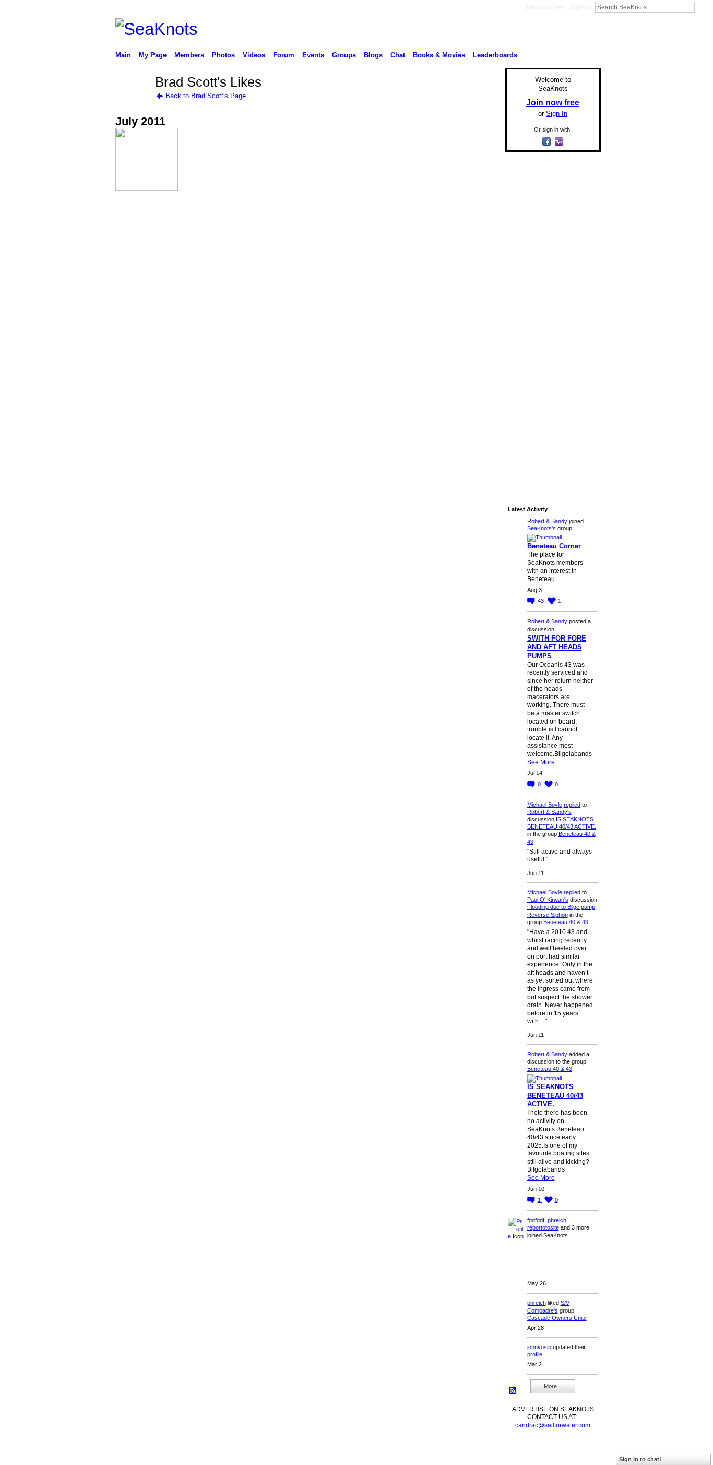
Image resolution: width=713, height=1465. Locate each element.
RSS (513, 1391)
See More (541, 762)
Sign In (580, 7)
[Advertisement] (549, 317)
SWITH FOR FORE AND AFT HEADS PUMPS (556, 647)
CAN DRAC (188, 1452)
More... (553, 1386)
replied (572, 804)
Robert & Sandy (547, 521)
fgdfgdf (535, 1220)
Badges (482, 1452)
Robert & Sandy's (549, 812)
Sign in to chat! (640, 1459)
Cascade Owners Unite (557, 1318)
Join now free (544, 7)
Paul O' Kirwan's (547, 899)
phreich (557, 1220)
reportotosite (543, 1227)
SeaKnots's (541, 528)
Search (703, 6)
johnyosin (539, 1347)
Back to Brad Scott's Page (205, 96)
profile (534, 1354)
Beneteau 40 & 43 (565, 922)
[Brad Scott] (132, 101)
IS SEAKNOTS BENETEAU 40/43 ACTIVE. (555, 1095)
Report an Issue (523, 1452)
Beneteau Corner (554, 546)
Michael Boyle (544, 804)
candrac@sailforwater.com (552, 1425)
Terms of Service (577, 1452)
